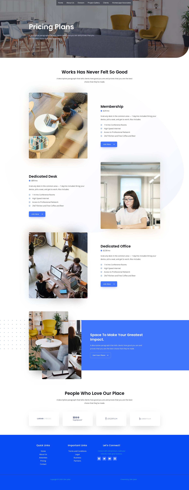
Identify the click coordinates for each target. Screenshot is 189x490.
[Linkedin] (115, 459)
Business (77, 457)
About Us (70, 3)
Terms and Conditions (77, 451)
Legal (77, 454)
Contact (43, 464)
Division (81, 3)
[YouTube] (109, 459)
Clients (106, 3)
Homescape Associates (121, 3)
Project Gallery (94, 3)
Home (60, 3)
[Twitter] (104, 459)
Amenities (43, 457)
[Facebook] (99, 459)
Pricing (43, 461)
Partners (77, 461)
